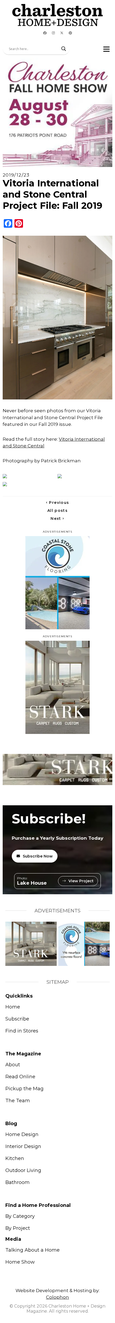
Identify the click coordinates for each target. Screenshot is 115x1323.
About (12, 1065)
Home (12, 1007)
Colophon (57, 1297)
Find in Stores (21, 1031)
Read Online (20, 1077)
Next (57, 518)
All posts (57, 510)
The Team (17, 1101)
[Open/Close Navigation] (106, 49)
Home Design (22, 1134)
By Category (20, 1216)
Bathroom (17, 1182)
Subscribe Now (38, 856)
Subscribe (17, 1019)
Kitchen (14, 1158)
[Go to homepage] (57, 15)
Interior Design (23, 1146)
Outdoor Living (23, 1170)
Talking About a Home (32, 1250)
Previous (57, 502)
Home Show (20, 1262)
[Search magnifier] (63, 48)
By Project (17, 1228)
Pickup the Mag (24, 1089)
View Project (81, 881)
